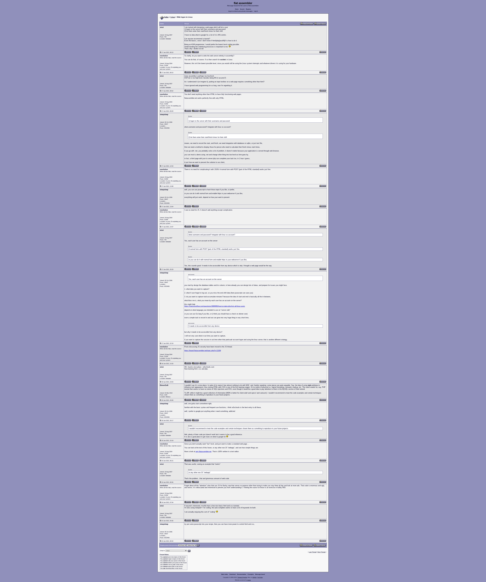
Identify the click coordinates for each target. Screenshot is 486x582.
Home (237, 9)
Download (232, 574)
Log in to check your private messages (240, 11)
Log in (256, 11)
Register (248, 9)
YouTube (260, 577)
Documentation (241, 574)
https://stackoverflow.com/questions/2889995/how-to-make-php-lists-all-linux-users (214, 306)
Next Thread (322, 552)
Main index (224, 574)
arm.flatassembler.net (203, 451)
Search (242, 9)
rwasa (249, 580)
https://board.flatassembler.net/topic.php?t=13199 (202, 351)
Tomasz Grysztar (242, 577)
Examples (251, 574)
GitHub (254, 577)
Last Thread (312, 552)
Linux (173, 17)
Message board (260, 574)
